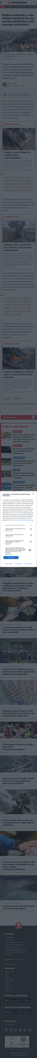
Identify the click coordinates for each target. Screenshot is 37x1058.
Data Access (18, 563)
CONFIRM (11, 557)
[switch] (30, 529)
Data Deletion (8, 563)
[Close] (33, 494)
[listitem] (18, 525)
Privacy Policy (28, 563)
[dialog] (18, 529)
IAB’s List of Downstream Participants (20, 520)
